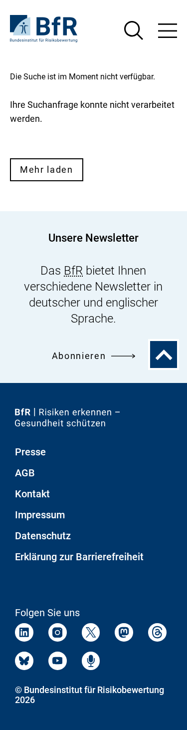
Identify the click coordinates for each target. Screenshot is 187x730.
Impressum (40, 515)
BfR (73, 271)
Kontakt (32, 494)
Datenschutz (43, 536)
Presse (30, 452)
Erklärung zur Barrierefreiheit (79, 557)
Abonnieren (79, 356)
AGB (25, 473)
